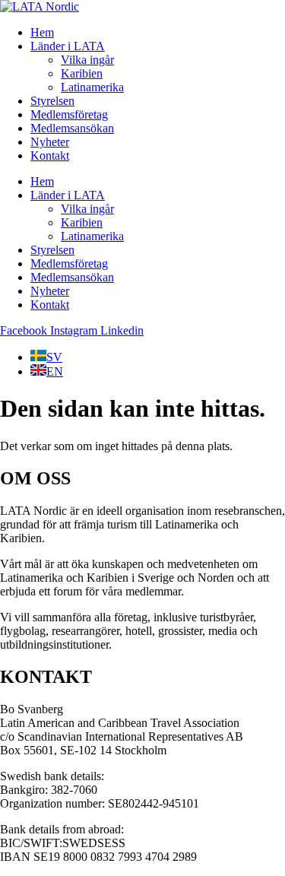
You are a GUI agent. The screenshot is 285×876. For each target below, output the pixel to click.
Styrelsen (52, 100)
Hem (42, 32)
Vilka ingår (87, 59)
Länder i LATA (67, 46)
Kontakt (49, 155)
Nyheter (49, 141)
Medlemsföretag (69, 114)
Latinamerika (92, 87)
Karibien (82, 73)
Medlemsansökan (72, 128)
